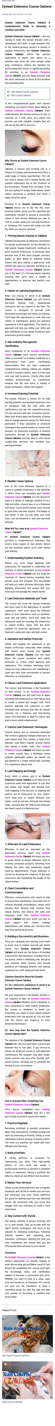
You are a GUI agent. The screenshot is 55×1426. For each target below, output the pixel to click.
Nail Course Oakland (21, 95)
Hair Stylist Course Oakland (24, 92)
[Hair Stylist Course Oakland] (27, 1334)
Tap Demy (28, 14)
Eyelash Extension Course (19, 110)
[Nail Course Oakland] (27, 1380)
